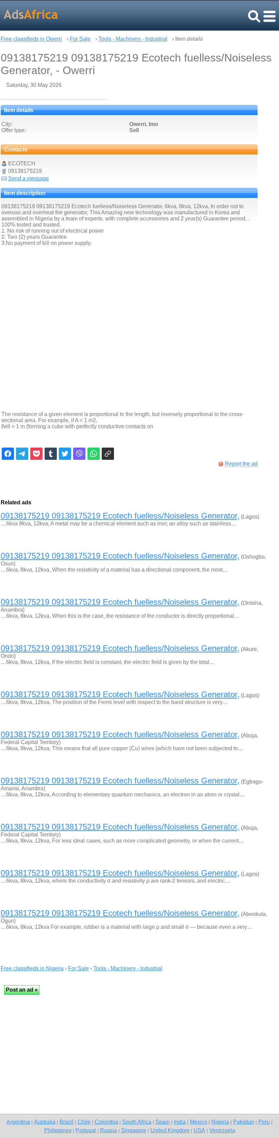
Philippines (57, 1130)
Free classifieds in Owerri (31, 39)
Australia (44, 1122)
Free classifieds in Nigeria (32, 968)
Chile (84, 1122)
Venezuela (222, 1130)
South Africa (136, 1122)
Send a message (28, 178)
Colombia (106, 1122)
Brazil (66, 1122)
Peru (264, 1122)
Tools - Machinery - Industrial (132, 39)
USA (199, 1130)
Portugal (86, 1130)
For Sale (80, 39)
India (180, 1122)
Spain (162, 1122)
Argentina (18, 1122)
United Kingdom (170, 1130)
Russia (108, 1130)
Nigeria (220, 1122)
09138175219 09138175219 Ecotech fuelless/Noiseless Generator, (120, 515)
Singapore (133, 1130)
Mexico (198, 1122)
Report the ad (241, 464)
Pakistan (243, 1122)
